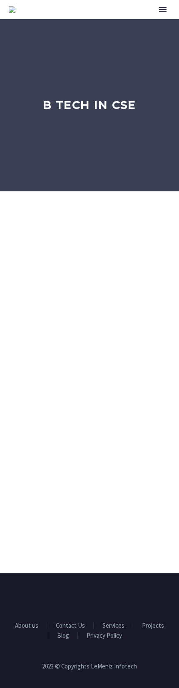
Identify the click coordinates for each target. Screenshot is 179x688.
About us (26, 626)
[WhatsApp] (111, 596)
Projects (153, 626)
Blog (63, 636)
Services (113, 626)
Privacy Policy (104, 636)
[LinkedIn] (78, 596)
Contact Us (70, 626)
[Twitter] (89, 596)
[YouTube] (100, 596)
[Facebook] (68, 596)
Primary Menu (162, 9)
